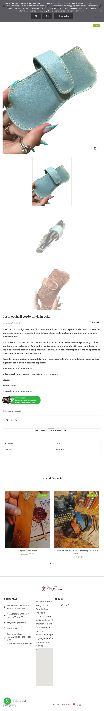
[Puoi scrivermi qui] (7, 701)
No (47, 16)
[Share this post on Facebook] (3, 420)
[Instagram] (62, 605)
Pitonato (59, 449)
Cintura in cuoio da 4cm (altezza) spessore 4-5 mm (76, 552)
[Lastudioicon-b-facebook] (56, 605)
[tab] (50, 430)
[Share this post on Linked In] (12, 420)
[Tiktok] (67, 605)
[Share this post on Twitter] (7, 420)
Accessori (16, 411)
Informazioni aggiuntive (50, 430)
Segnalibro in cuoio (27, 551)
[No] (101, 11)
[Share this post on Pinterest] (16, 420)
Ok (36, 16)
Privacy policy (63, 16)
